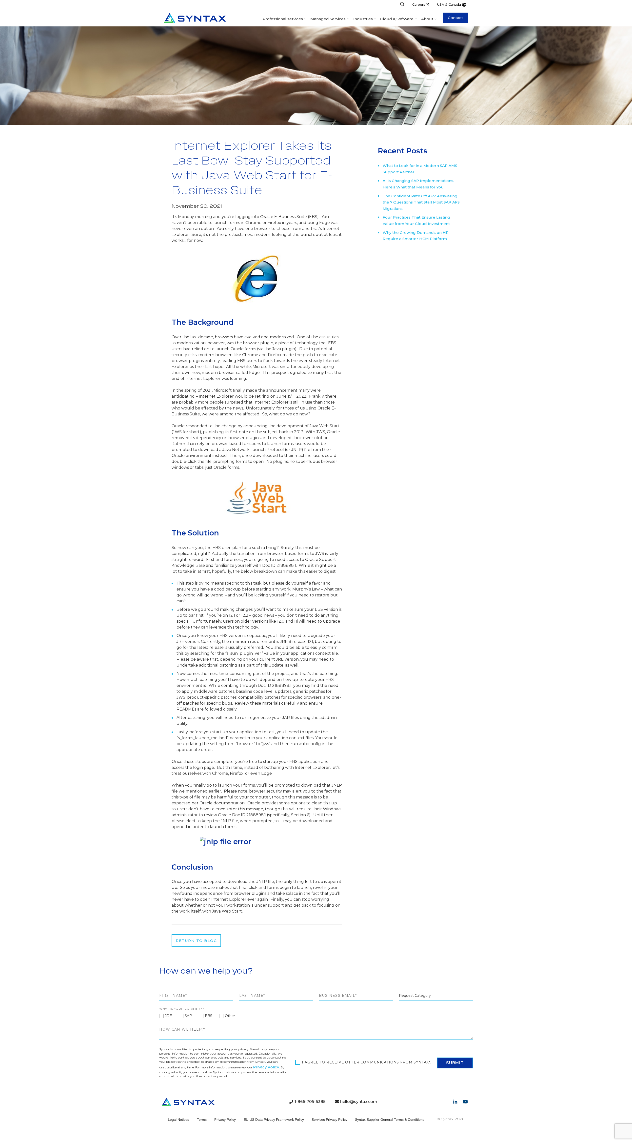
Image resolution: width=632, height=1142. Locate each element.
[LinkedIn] (455, 1101)
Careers (418, 4)
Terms (202, 1120)
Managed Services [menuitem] (328, 19)
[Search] (402, 4)
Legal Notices (178, 1120)
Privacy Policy (266, 1067)
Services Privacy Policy (329, 1120)
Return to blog (196, 940)
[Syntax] (195, 18)
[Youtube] (465, 1101)
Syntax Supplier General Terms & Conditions (389, 1120)
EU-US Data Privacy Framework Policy (274, 1120)
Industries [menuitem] (363, 19)
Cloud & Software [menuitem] (397, 19)
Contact (455, 17)
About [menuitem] (427, 19)
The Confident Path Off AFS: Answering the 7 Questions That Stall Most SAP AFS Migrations (421, 202)
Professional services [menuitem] (283, 19)
